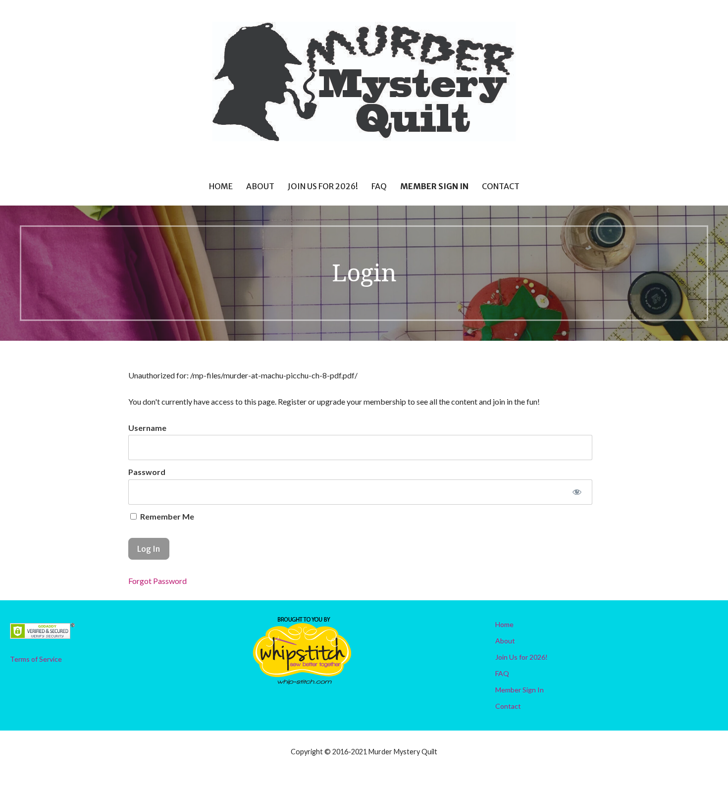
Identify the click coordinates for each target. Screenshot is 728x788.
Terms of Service (36, 659)
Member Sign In (434, 186)
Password (146, 471)
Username (147, 427)
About (260, 186)
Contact (501, 186)
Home (221, 186)
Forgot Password (157, 580)
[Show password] (577, 492)
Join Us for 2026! (323, 186)
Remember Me (166, 516)
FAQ (379, 186)
